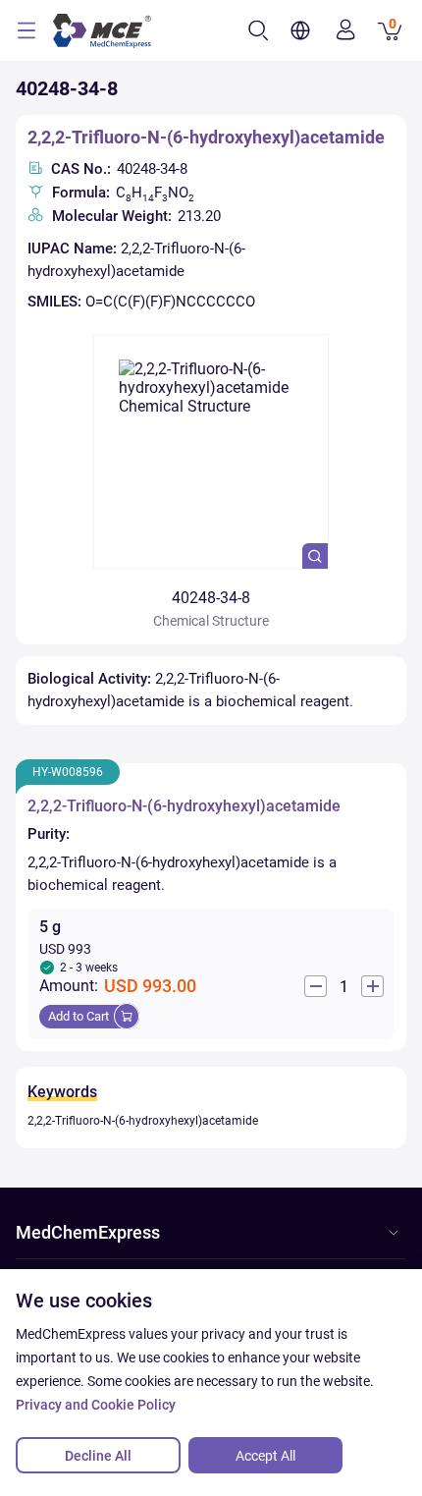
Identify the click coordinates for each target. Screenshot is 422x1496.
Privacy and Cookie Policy (96, 1405)
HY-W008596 (67, 772)
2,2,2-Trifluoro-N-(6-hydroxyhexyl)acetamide (206, 137)
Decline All (98, 1456)
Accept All (265, 1456)
